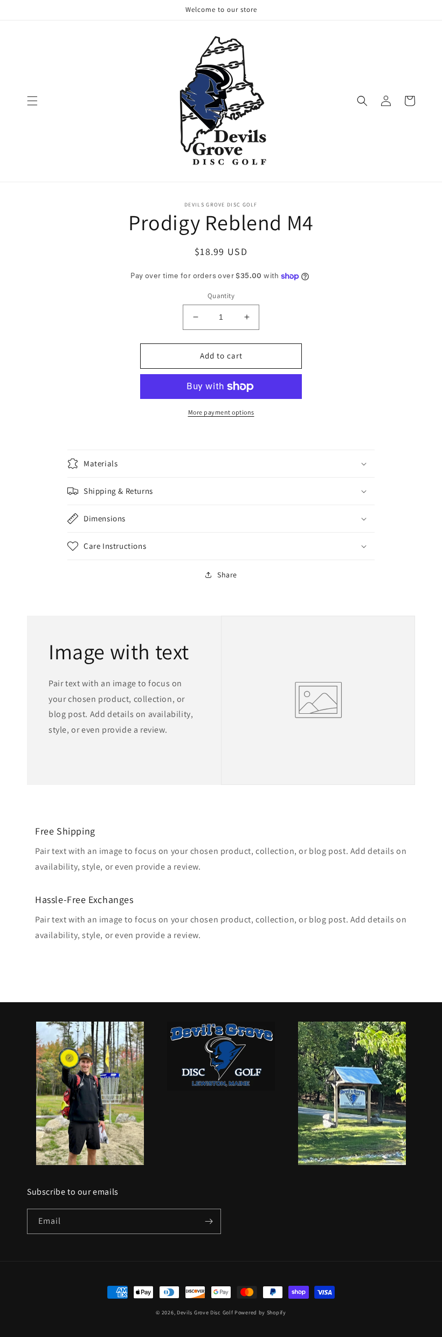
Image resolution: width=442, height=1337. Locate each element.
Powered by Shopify (260, 1312)
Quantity (221, 295)
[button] (32, 101)
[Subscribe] (208, 1221)
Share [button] (227, 575)
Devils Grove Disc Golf (205, 1312)
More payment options (221, 412)
